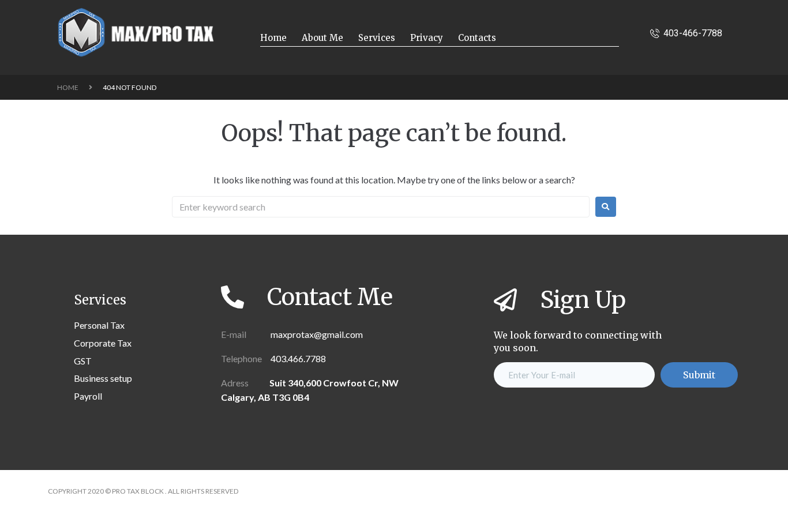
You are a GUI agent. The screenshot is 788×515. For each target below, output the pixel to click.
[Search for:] (381, 206)
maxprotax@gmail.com (316, 334)
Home (67, 87)
